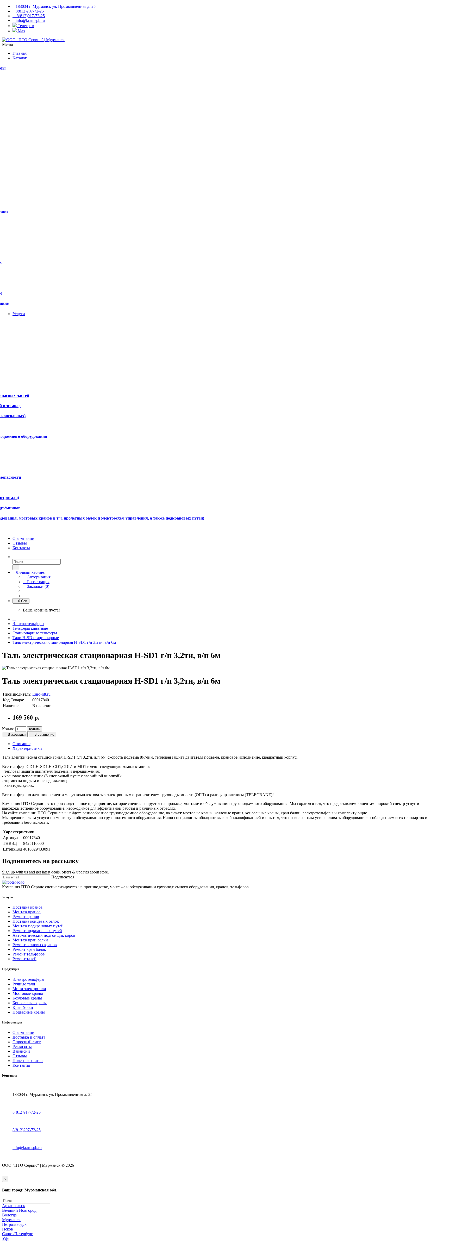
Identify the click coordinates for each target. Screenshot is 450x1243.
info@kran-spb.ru (27, 1147)
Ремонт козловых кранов (34, 944)
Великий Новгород (19, 1210)
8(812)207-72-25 (26, 1130)
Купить (34, 729)
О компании (23, 1032)
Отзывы (19, 1056)
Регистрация (37, 581)
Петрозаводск (14, 1224)
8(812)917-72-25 (26, 1112)
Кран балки (22, 1007)
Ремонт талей (24, 959)
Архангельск (13, 1205)
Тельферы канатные (30, 628)
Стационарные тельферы (34, 633)
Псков (7, 1229)
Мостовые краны (27, 993)
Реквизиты (22, 1046)
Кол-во (8, 729)
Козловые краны (27, 998)
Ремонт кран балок (29, 949)
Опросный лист (26, 1042)
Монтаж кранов (26, 912)
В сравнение (43, 734)
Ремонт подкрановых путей (37, 930)
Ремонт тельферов (28, 954)
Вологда (9, 1215)
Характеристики (27, 748)
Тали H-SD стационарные (35, 637)
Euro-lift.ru (41, 694)
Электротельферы (28, 623)
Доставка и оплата (28, 1037)
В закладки (16, 734)
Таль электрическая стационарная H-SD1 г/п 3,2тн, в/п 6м (64, 642)
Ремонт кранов (25, 916)
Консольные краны (29, 1003)
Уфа (5, 1238)
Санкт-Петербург (17, 1234)
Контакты (21, 1065)
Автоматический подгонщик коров (43, 935)
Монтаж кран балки (30, 940)
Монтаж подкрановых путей (38, 926)
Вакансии (21, 1051)
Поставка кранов (27, 907)
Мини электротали (29, 988)
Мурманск (11, 1219)
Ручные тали (23, 984)
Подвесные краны (28, 1012)
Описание (21, 743)
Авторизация (38, 577)
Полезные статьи (27, 1060)
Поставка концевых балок (35, 921)
